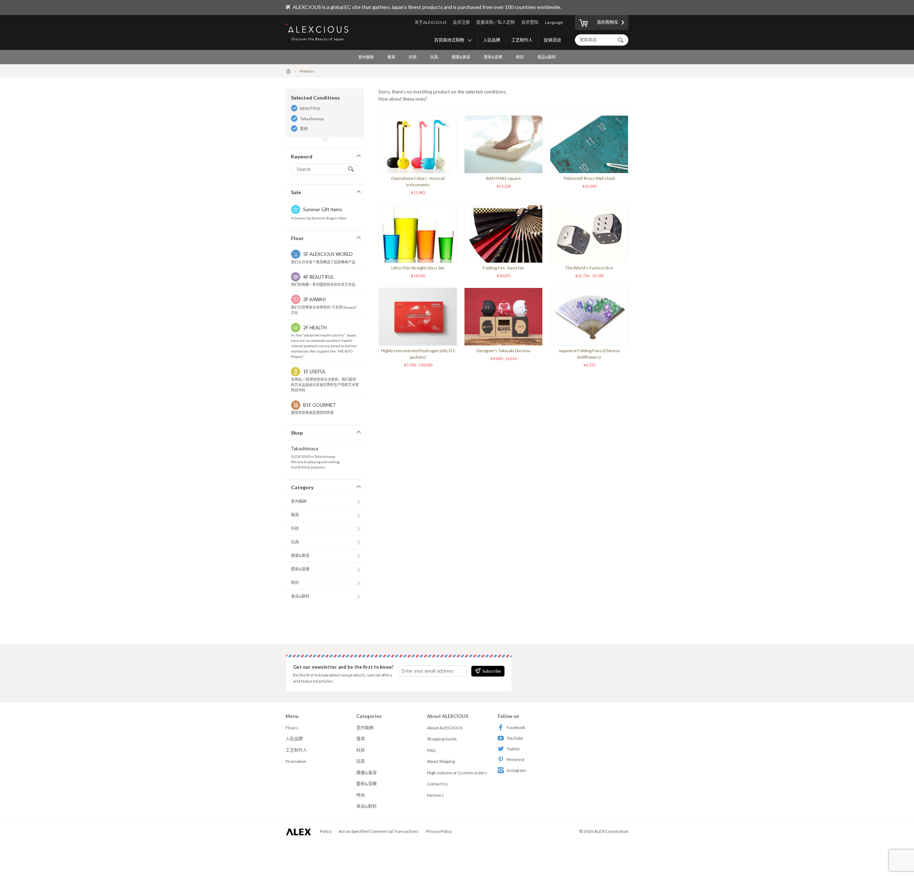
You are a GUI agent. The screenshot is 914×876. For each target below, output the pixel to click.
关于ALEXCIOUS (430, 22)
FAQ (431, 750)
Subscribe (491, 671)
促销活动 (552, 40)
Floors (292, 727)
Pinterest (515, 759)
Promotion (296, 761)
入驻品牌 (491, 40)
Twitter (513, 748)
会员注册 (461, 22)
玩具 (434, 57)
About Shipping (441, 761)
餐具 (391, 57)
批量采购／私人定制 (495, 22)
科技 (413, 57)
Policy (325, 831)
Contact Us (437, 783)
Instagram (516, 770)
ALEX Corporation (611, 831)
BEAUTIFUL (310, 108)
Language (554, 22)
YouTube (515, 738)
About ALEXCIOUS (444, 727)
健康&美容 (461, 57)
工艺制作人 (522, 40)
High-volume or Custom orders (457, 772)
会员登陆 (529, 22)
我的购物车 (607, 22)
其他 (304, 128)
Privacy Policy (439, 831)
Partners (435, 795)
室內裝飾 (366, 57)
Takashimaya (312, 118)
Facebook (516, 727)
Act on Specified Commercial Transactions (378, 831)
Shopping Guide (442, 738)
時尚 (520, 57)
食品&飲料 (546, 57)
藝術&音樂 (493, 57)
